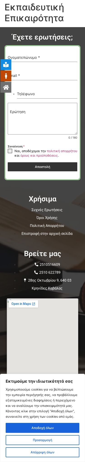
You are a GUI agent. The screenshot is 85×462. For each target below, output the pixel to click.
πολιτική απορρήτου (62, 151)
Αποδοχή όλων (43, 428)
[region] (42, 418)
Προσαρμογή (42, 440)
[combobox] (11, 94)
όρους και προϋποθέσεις (39, 155)
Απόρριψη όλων (42, 452)
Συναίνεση (16, 146)
